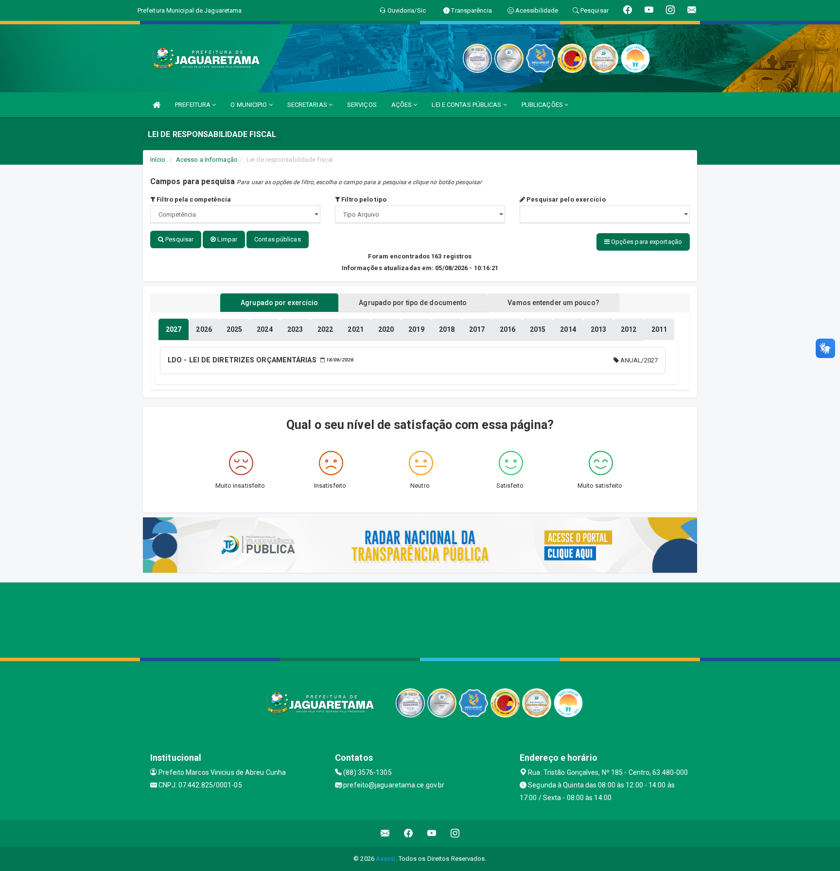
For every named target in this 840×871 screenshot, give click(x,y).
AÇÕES (402, 104)
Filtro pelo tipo (363, 199)
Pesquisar (178, 239)
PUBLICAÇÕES (543, 104)
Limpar (226, 239)
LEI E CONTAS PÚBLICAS (467, 104)
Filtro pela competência (193, 199)
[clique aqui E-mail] (385, 833)
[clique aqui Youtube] (431, 833)
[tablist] (173, 329)
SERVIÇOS (362, 104)
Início (158, 159)
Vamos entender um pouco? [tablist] (553, 303)
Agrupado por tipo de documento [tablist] (413, 303)
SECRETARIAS (308, 104)
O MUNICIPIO (249, 104)
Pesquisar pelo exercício (565, 199)
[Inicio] (156, 104)
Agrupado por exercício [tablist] (279, 303)
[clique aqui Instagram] (455, 833)
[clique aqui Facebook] (408, 833)
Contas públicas (277, 239)
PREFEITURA (193, 104)
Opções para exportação (646, 241)
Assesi (386, 858)
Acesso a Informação (207, 159)
